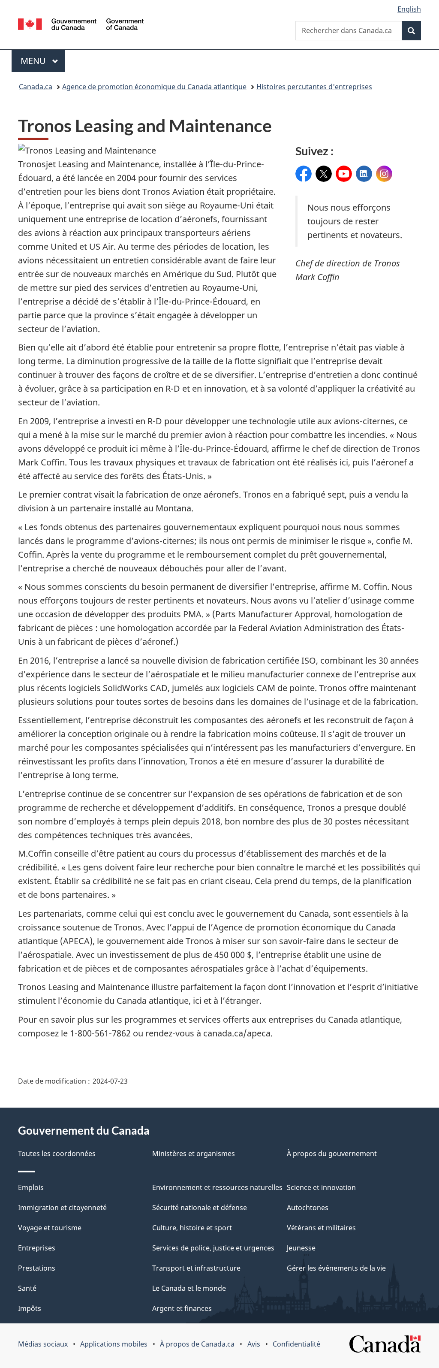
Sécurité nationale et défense (199, 1207)
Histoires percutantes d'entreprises (314, 86)
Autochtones (307, 1207)
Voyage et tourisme (49, 1227)
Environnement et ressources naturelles (217, 1187)
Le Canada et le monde (189, 1288)
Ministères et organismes (193, 1153)
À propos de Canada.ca (197, 1344)
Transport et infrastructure (196, 1268)
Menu (43, 60)
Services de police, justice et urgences (213, 1248)
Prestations (36, 1268)
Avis (253, 1344)
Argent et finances (182, 1308)
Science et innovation (321, 1187)
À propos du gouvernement (332, 1153)
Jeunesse (301, 1248)
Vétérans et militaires (321, 1227)
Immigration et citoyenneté (62, 1207)
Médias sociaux (43, 1344)
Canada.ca (35, 86)
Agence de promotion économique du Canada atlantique (154, 86)
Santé (27, 1288)
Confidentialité (296, 1344)
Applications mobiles (113, 1344)
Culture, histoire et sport (192, 1227)
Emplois (31, 1187)
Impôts (29, 1308)
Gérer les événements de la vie (336, 1268)
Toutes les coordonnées (57, 1153)
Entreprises (36, 1248)
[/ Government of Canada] (81, 25)
